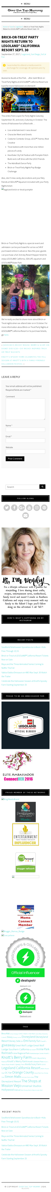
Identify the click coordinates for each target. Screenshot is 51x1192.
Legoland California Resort (20, 1068)
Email (9, 436)
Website (9, 447)
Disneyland (28, 1037)
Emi (26, 1041)
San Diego (35, 54)
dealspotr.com (25, 986)
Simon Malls (13, 1076)
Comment (10, 396)
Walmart (17, 1090)
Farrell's (43, 1041)
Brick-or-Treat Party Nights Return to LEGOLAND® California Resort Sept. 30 (20, 43)
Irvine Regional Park (21, 1053)
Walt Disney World (26, 1090)
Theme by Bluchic (25, 1188)
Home (5, 27)
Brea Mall (5, 1033)
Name (9, 425)
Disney (10, 1037)
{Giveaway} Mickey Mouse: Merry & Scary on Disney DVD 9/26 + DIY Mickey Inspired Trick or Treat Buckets (25, 348)
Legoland (19, 27)
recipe (36, 1073)
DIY (22, 1041)
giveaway (8, 1045)
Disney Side (14, 1041)
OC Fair (8, 1072)
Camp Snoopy (14, 1034)
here (6, 334)
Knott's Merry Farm (17, 1061)
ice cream (33, 1049)
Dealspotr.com (25, 1016)
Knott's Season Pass (35, 1061)
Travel (11, 27)
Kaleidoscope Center (37, 1053)
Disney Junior (17, 1037)
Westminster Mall (37, 1090)
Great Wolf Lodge (24, 1045)
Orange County (23, 1072)
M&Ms (42, 1068)
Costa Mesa (38, 1034)
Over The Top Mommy (30, 1186)
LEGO (43, 1064)
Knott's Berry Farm (16, 1057)
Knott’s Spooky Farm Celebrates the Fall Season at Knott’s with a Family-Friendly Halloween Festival (23, 360)
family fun (34, 1041)
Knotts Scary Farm (33, 1064)
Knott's (46, 1053)
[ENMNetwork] (25, 834)
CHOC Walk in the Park (26, 1034)
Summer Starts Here (27, 1077)
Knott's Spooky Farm (17, 1064)
